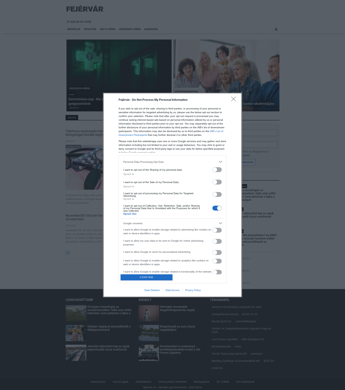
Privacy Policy (193, 290)
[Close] (234, 100)
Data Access (172, 290)
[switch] (217, 169)
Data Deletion (152, 290)
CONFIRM (146, 277)
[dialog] (172, 195)
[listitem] (172, 162)
